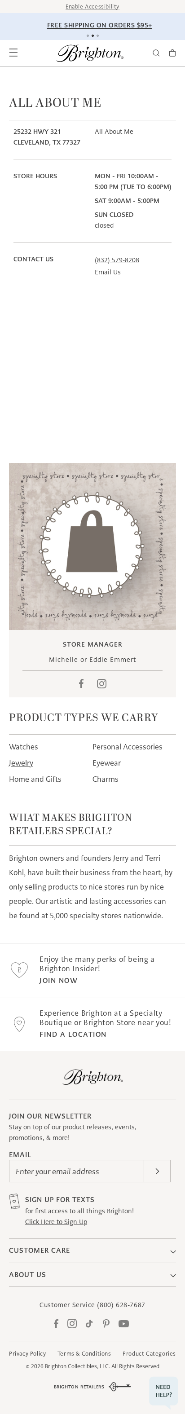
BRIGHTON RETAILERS (79, 1387)
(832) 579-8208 (117, 260)
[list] (92, 546)
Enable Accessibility (92, 6)
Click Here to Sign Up (56, 1222)
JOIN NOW (59, 980)
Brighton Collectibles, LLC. (77, 1366)
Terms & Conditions (84, 1353)
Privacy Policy (27, 1353)
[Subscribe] (157, 1171)
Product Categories (149, 1353)
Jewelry (21, 762)
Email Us (108, 272)
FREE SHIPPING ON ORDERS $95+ (93, 25)
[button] (13, 52)
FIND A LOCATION (73, 1034)
